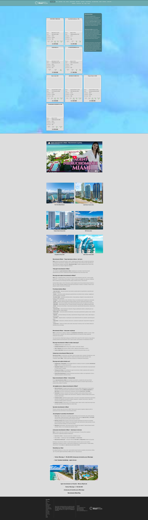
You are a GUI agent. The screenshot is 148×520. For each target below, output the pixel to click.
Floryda (43, 2)
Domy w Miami (57, 437)
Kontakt (88, 3)
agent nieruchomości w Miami (65, 451)
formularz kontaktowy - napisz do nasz (67, 460)
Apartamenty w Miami (59, 435)
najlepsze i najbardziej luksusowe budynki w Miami (70, 444)
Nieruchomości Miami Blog (74, 493)
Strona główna (52, 1)
